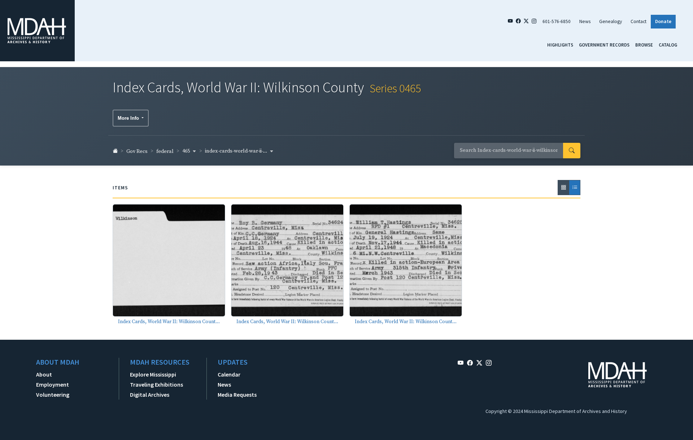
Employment (52, 384)
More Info (129, 118)
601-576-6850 (556, 21)
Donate (663, 21)
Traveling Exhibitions (156, 384)
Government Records (604, 45)
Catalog (668, 45)
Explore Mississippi (153, 374)
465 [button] (186, 151)
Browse (644, 45)
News (584, 21)
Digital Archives (149, 394)
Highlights (560, 45)
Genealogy (610, 21)
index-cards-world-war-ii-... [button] (236, 151)
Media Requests (237, 394)
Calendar (229, 374)
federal (165, 151)
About (44, 374)
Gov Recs (137, 151)
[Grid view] (563, 187)
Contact (638, 21)
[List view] (574, 187)
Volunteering (52, 394)
